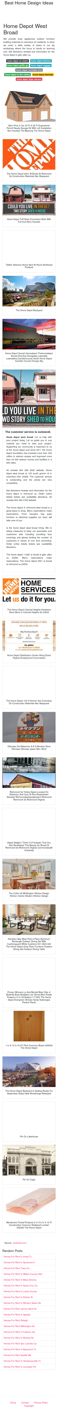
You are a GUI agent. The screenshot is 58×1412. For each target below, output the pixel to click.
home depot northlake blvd (29, 70)
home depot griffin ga (17, 65)
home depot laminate (43, 74)
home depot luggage (41, 65)
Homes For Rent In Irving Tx (18, 1256)
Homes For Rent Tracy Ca (16, 1268)
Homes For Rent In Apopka (17, 1314)
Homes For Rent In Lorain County (20, 1291)
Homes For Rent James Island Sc (20, 1308)
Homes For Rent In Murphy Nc (19, 1337)
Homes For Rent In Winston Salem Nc (22, 1302)
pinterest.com (20, 1242)
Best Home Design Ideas (29, 2)
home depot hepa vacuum (29, 79)
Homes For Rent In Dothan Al (18, 1297)
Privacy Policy (41, 1402)
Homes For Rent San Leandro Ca (20, 1343)
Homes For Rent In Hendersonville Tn (22, 1360)
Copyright (29, 1405)
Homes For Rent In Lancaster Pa (20, 1366)
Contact (25, 1402)
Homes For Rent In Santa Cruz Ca (20, 1285)
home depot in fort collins (17, 74)
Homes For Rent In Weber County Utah (23, 1273)
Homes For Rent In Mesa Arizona (20, 1279)
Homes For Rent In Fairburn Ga (19, 1331)
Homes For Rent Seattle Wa (17, 1355)
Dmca (13, 1402)
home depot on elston (17, 60)
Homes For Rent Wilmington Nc (19, 1326)
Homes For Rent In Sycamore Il (19, 1262)
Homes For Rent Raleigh (16, 1320)
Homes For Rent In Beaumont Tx (20, 1349)
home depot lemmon (41, 60)
